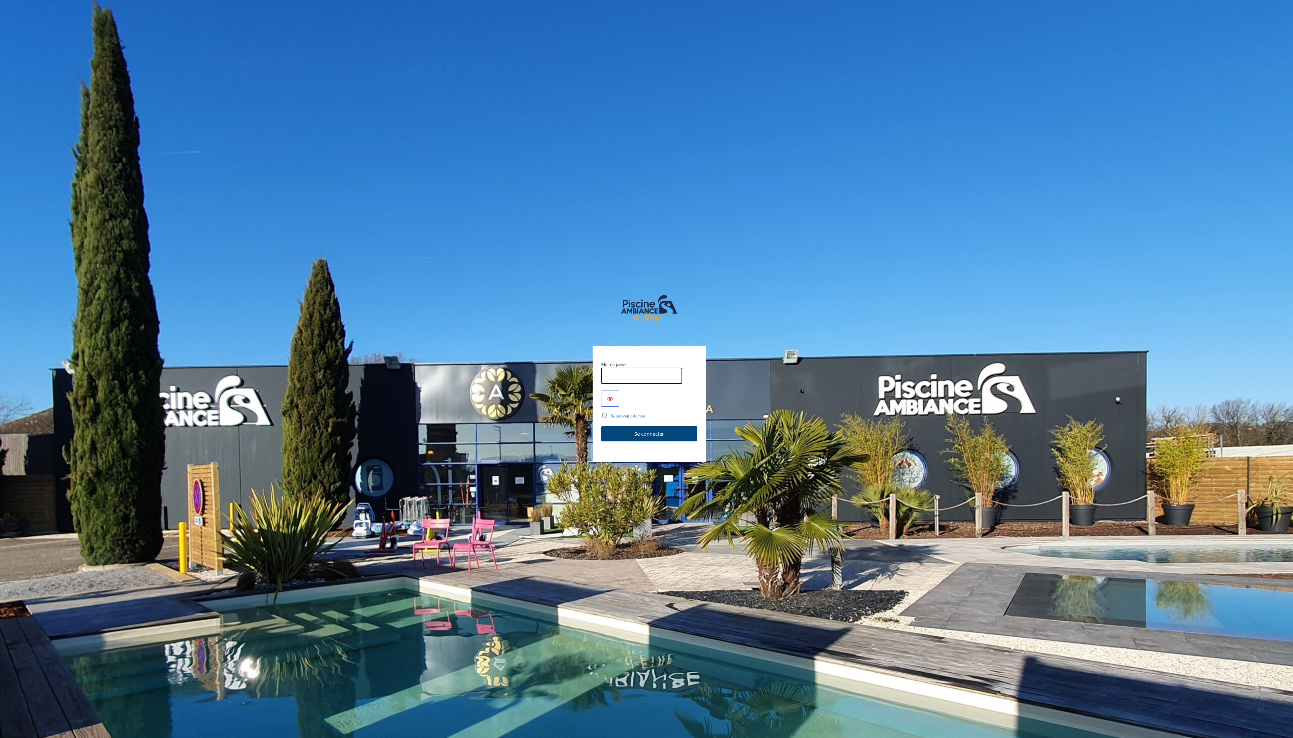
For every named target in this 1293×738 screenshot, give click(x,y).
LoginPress (53, 733)
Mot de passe (613, 364)
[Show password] (610, 399)
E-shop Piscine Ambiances (649, 310)
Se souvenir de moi (626, 415)
